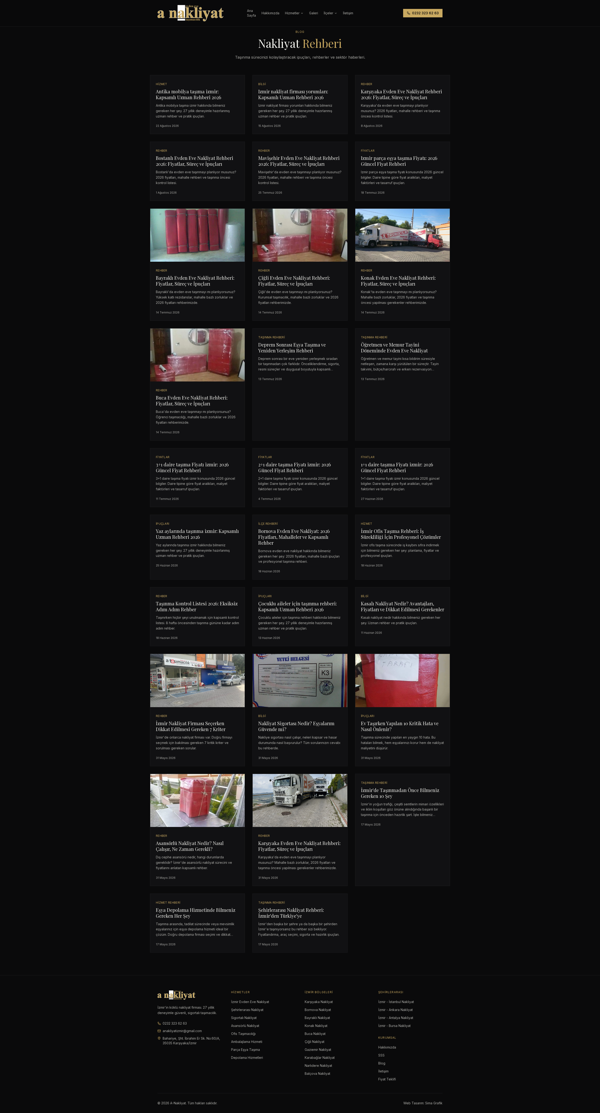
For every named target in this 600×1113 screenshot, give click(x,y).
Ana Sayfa (251, 13)
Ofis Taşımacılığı (243, 1034)
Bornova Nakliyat (318, 1010)
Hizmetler (292, 13)
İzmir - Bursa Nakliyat (394, 1026)
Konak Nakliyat (316, 1026)
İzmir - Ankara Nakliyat (395, 1010)
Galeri (313, 13)
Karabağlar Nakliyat (320, 1058)
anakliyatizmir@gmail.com (182, 1031)
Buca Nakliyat (315, 1034)
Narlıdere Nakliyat (318, 1066)
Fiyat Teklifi (387, 1079)
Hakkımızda (270, 13)
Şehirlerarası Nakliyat (247, 1010)
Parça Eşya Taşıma (245, 1050)
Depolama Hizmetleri (247, 1058)
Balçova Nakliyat (317, 1073)
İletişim (383, 1071)
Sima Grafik (433, 1103)
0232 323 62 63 (425, 13)
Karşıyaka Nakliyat (319, 1002)
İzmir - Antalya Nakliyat (395, 1018)
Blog (381, 1063)
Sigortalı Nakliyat (244, 1018)
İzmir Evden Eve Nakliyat (250, 1002)
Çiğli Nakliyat (314, 1042)
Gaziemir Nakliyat (318, 1050)
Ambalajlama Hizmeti (246, 1042)
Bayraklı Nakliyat (317, 1018)
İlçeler (328, 13)
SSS (381, 1055)
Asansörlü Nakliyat (245, 1026)
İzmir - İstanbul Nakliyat (396, 1002)
